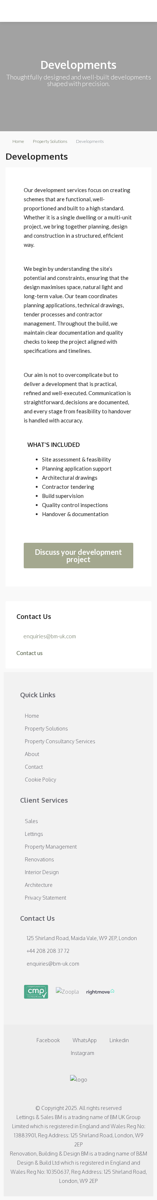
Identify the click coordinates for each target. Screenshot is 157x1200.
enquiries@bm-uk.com (49, 636)
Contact (34, 767)
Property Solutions (50, 141)
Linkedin (118, 1040)
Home (18, 141)
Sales (31, 821)
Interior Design (42, 872)
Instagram (82, 1053)
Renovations (39, 859)
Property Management (51, 846)
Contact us (29, 653)
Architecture (39, 885)
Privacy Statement (45, 898)
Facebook (47, 1040)
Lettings (34, 834)
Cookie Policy (40, 779)
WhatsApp (84, 1040)
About (32, 754)
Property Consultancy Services (60, 741)
